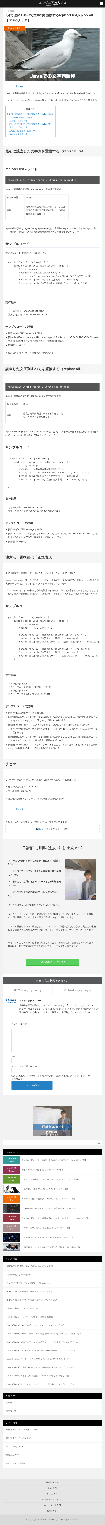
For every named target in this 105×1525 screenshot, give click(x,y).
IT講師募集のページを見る (52, 962)
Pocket (19, 86)
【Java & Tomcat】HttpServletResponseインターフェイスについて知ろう (35, 1325)
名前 (13, 1056)
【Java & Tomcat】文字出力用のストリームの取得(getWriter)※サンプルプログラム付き (40, 1367)
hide (33, 109)
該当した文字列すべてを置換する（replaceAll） (29, 124)
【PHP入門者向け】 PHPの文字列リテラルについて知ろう (28, 1292)
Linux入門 (52, 1494)
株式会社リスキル (12, 1455)
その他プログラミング (52, 1499)
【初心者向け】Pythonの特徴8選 (18, 1275)
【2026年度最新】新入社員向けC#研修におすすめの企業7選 (29, 1266)
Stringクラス (14, 28)
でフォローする (29, 990)
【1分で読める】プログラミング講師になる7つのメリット (28, 1283)
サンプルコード (19, 121)
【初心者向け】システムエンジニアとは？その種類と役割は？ (30, 1317)
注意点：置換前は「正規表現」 (22, 131)
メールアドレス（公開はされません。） (26, 1066)
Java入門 (52, 1488)
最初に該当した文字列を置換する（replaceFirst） (30, 114)
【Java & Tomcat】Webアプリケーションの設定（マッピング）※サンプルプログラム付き (41, 1342)
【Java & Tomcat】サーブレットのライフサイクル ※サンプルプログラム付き (37, 1359)
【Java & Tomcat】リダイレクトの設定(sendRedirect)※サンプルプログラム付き (37, 1376)
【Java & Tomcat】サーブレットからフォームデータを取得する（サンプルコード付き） (40, 1384)
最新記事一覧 (10, 1411)
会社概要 (9, 1403)
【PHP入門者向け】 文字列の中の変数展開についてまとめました (31, 1300)
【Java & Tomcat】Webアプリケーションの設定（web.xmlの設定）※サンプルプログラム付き (43, 1334)
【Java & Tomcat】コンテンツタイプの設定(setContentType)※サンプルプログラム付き (40, 1350)
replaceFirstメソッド (21, 117)
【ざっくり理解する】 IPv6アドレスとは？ (22, 1308)
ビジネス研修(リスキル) (14, 1447)
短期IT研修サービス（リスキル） (18, 1438)
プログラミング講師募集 (15, 1463)
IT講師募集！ (52, 1511)
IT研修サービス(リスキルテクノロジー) (21, 1430)
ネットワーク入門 (52, 1505)
